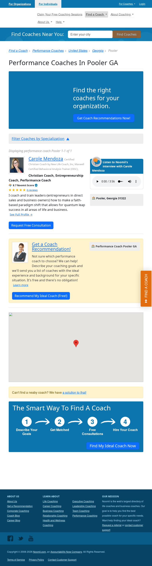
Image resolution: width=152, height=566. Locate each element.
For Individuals (48, 4)
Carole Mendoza (45, 159)
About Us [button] (44, 22)
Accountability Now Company (66, 551)
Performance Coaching (84, 515)
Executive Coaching (83, 501)
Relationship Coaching (55, 515)
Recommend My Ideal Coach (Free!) (41, 296)
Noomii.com (39, 551)
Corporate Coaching (18, 510)
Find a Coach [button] (95, 14)
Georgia (98, 50)
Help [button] (59, 22)
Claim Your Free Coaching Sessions (59, 14)
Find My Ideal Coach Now (113, 445)
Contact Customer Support (62, 559)
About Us (12, 501)
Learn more (20, 285)
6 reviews (32, 190)
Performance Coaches (48, 50)
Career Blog (13, 520)
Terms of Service (16, 559)
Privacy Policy (36, 559)
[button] (36, 185)
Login (142, 3)
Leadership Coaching (84, 506)
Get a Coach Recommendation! (51, 246)
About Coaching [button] (121, 14)
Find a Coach (18, 50)
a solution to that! (74, 392)
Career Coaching (52, 506)
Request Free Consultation (31, 225)
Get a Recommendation (20, 506)
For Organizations (20, 4)
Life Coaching (50, 501)
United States (77, 50)
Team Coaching (80, 510)
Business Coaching (53, 510)
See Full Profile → (21, 214)
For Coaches (126, 3)
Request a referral (112, 525)
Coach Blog (13, 515)
